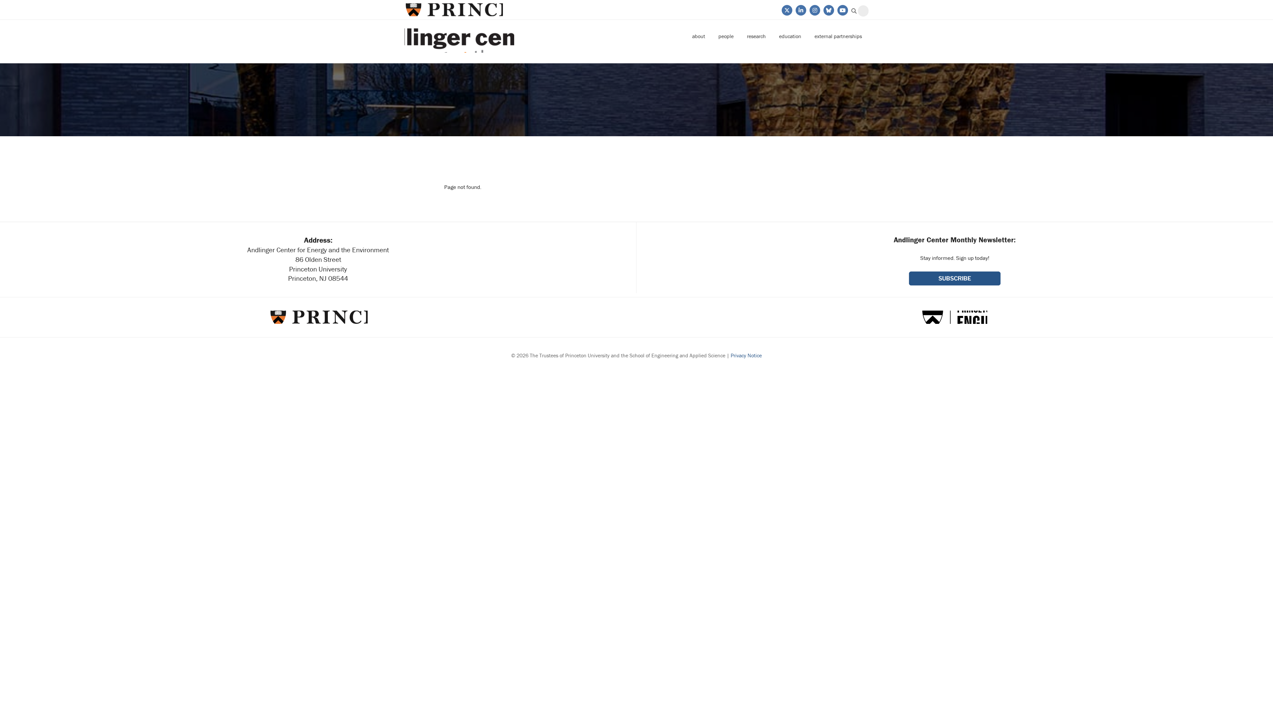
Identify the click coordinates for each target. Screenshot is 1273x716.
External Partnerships (838, 36)
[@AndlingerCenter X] (786, 9)
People (726, 36)
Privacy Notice (746, 355)
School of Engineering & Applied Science (954, 317)
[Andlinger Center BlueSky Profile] (828, 9)
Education (790, 36)
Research (756, 36)
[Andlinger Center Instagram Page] (814, 9)
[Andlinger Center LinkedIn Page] (800, 9)
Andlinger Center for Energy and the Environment (459, 36)
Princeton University (453, 9)
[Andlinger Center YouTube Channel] (842, 9)
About (698, 36)
